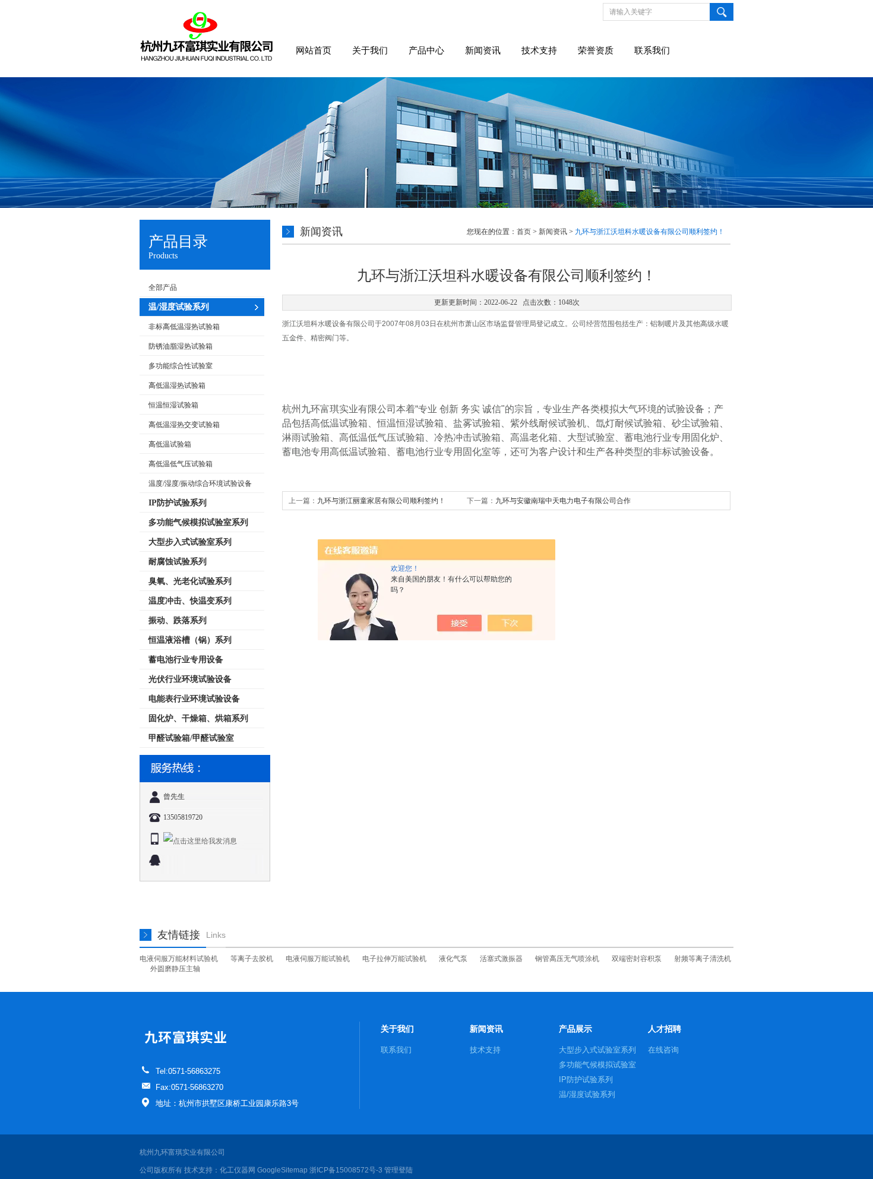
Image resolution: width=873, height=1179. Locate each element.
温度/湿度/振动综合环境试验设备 (200, 483)
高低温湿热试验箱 (176, 385)
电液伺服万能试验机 (318, 958)
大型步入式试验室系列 (597, 1049)
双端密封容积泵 (637, 958)
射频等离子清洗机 (702, 958)
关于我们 (370, 50)
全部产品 (162, 287)
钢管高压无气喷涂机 (567, 958)
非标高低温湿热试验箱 (184, 327)
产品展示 (575, 1028)
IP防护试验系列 (586, 1079)
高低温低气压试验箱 (180, 464)
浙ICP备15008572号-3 (345, 1170)
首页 (524, 231)
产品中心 (426, 50)
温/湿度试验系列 (587, 1094)
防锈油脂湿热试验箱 (180, 346)
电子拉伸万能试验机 (394, 958)
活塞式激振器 (501, 958)
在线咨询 (663, 1049)
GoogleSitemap (282, 1170)
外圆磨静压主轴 (175, 969)
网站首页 (313, 50)
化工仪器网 (237, 1170)
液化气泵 (453, 958)
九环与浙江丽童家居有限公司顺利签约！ (381, 501)
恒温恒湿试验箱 (173, 405)
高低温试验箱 (169, 444)
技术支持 (539, 50)
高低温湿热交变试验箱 (184, 425)
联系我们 (652, 50)
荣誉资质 (595, 50)
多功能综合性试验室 (180, 366)
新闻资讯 (483, 50)
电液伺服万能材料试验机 (179, 958)
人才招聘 (664, 1028)
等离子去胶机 (251, 958)
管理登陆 (398, 1170)
